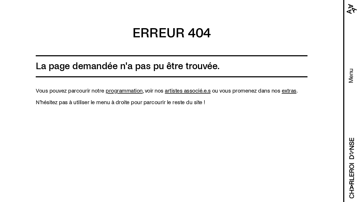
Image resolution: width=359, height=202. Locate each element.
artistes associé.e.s (188, 91)
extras (289, 91)
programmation (124, 91)
